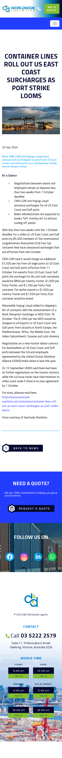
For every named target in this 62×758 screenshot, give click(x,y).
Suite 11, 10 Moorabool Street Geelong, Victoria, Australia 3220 (31, 645)
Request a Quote (34, 508)
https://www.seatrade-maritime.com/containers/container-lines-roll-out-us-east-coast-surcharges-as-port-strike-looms (30, 404)
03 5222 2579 (33, 635)
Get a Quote (52, 9)
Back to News (26, 448)
